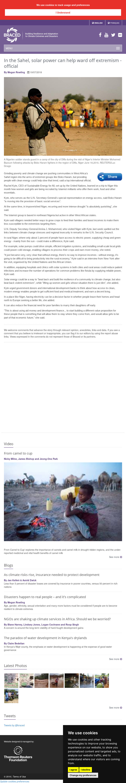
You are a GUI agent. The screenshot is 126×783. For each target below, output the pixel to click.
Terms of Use (19, 776)
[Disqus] (63, 388)
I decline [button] (85, 769)
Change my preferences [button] (83, 775)
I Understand (63, 12)
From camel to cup (18, 453)
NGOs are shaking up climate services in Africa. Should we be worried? (57, 619)
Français (114, 22)
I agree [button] (73, 769)
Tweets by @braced (14, 725)
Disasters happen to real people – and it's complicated (45, 597)
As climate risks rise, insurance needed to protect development (51, 574)
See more (114, 557)
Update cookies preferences (14, 781)
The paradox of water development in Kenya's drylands (45, 638)
